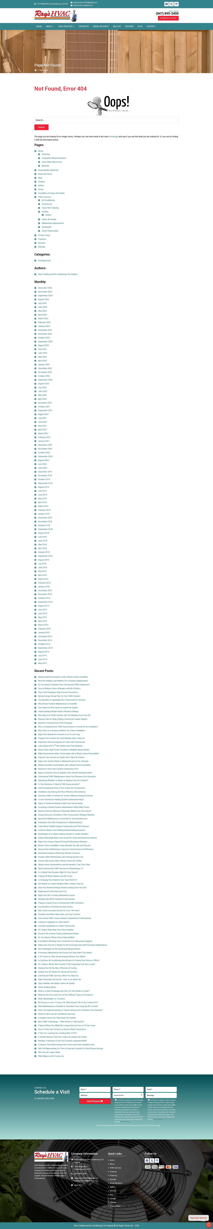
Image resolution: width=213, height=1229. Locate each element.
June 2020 (42, 467)
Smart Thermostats (50, 230)
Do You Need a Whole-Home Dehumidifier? (56, 937)
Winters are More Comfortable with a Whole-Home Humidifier (64, 765)
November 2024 (45, 291)
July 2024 (42, 303)
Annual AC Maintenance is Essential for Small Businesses (62, 818)
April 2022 (42, 399)
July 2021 (42, 418)
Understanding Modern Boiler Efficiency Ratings (58, 711)
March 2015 (43, 625)
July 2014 (42, 655)
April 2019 (42, 502)
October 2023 (44, 337)
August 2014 (43, 651)
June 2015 (42, 613)
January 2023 (44, 364)
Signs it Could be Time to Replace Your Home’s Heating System (65, 772)
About (40, 151)
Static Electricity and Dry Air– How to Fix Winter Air (59, 979)
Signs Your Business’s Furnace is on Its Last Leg (59, 734)
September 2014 (45, 647)
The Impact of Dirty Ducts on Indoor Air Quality (58, 707)
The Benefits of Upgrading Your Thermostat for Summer (62, 700)
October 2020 (44, 452)
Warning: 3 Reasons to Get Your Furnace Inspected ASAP (62, 1040)
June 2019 (42, 494)
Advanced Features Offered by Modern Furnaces (59, 853)
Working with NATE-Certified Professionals (56, 899)
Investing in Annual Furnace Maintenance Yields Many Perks (63, 807)
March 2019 (43, 506)
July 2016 (42, 563)
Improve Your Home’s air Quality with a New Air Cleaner (61, 757)
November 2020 (45, 448)
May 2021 (42, 425)
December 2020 (45, 445)
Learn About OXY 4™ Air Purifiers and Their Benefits (60, 745)
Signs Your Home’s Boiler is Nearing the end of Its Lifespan (63, 761)
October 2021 (44, 406)
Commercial (47, 204)
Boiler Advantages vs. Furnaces (51, 998)
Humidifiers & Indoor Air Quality (51, 193)
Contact (41, 181)
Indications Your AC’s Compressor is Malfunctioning (60, 822)
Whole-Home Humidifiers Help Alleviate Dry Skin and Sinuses (64, 845)
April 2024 (42, 314)
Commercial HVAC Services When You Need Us (58, 975)
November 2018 (45, 521)
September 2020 (45, 456)
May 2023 (42, 356)
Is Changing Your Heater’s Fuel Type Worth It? (57, 880)
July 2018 (42, 536)
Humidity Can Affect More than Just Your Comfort (59, 914)
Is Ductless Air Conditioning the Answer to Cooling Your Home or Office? (69, 960)
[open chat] (209, 1225)
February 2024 (44, 322)
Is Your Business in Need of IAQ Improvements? (59, 784)
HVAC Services (44, 197)
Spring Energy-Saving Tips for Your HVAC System (59, 696)
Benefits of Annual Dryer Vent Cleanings (55, 722)
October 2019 (44, 479)
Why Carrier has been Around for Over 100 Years (59, 910)
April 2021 (42, 429)
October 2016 (44, 552)
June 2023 (42, 353)
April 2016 (42, 575)
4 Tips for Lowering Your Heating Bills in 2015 (57, 1033)
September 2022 (45, 379)
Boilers (48, 214)
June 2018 (42, 540)
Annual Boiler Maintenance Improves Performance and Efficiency (65, 849)
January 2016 (44, 586)
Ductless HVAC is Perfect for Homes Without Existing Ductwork (65, 795)
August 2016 (43, 559)
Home (40, 189)
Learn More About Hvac (52, 161)
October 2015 (44, 598)
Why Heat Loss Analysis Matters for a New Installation (61, 730)
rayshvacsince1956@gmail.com (85, 2)
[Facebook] (166, 4)
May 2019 (42, 498)
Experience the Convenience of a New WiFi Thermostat (61, 742)
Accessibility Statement (48, 170)
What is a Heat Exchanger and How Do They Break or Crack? (63, 991)
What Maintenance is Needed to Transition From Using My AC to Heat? (68, 1006)
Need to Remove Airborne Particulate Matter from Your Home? (64, 811)
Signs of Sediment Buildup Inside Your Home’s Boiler (60, 803)
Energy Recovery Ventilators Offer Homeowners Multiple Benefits (66, 814)
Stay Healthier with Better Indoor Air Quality (56, 983)
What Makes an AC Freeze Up (51, 1056)
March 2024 (43, 318)
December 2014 (45, 636)
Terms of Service (150, 1125)
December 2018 (45, 517)
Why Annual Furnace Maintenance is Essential (57, 703)
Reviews (41, 243)
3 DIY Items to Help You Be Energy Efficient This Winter (61, 956)
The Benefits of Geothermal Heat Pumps (55, 906)
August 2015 (43, 605)
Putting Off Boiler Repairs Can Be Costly (55, 876)
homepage (113, 136)
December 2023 (45, 330)
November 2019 (45, 475)
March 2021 (43, 433)
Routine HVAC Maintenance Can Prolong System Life (60, 857)
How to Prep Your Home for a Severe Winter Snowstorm (62, 1029)
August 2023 (43, 345)
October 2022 (44, 376)
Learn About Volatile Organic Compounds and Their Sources (63, 826)
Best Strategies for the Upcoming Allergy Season (59, 948)
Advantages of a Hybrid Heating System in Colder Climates (63, 834)
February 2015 (44, 628)
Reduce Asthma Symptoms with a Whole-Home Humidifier (63, 677)
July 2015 (42, 609)
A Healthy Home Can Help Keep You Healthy (57, 1017)
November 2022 (45, 372)
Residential (46, 227)
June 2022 (42, 391)
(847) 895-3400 (167, 13)
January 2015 (44, 632)
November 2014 (45, 640)
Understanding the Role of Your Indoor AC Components (61, 788)
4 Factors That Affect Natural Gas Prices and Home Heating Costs (66, 1044)
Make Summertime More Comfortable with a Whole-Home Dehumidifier (68, 753)
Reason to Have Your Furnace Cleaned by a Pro (58, 768)
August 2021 (43, 414)
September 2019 (45, 483)
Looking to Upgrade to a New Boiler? (53, 922)
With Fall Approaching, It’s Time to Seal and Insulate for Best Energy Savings (70, 1048)
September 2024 (45, 295)
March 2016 (43, 579)
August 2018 (43, 533)
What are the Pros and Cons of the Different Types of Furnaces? (65, 994)
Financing (46, 154)
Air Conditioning (48, 200)
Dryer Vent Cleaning (50, 207)
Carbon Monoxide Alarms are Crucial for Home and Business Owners (67, 837)
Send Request (94, 1101)
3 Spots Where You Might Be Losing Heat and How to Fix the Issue (66, 1025)
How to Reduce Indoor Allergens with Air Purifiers (59, 688)
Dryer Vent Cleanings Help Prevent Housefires (58, 692)
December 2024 (45, 287)
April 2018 (42, 548)
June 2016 (42, 567)
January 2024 (44, 326)
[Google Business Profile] (176, 4)
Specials (45, 165)
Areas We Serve (45, 174)
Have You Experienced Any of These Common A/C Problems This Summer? (70, 1010)
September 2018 (45, 529)
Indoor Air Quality (49, 219)
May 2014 (42, 663)
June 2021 (42, 422)
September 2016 (45, 556)
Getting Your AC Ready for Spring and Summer (57, 971)
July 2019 (42, 490)
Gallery (41, 185)
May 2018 (42, 544)
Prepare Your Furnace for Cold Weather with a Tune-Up (61, 738)
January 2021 (44, 441)
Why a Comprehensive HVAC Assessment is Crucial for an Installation (68, 726)
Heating (45, 211)
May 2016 (42, 571)
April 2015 (42, 621)
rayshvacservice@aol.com (83, 5)
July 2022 (42, 387)
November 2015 (45, 594)
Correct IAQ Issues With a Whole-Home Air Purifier (59, 860)
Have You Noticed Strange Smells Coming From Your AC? (62, 887)
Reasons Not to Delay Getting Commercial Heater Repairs (62, 719)
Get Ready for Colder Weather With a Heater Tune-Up (60, 883)
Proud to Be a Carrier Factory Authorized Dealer (58, 933)
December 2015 (45, 590)
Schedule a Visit (168, 18)
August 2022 (43, 383)
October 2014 (44, 644)
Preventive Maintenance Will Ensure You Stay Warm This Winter (65, 952)
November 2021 (45, 402)
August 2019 (43, 487)
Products (42, 239)
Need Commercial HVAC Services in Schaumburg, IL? (60, 868)
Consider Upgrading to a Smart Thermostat (56, 925)
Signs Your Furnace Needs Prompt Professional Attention (62, 841)
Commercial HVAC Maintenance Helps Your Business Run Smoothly (67, 776)
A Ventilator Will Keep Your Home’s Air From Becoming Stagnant (65, 941)
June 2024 (42, 307)
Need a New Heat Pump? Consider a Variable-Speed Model (63, 749)
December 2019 (45, 471)
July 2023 (42, 349)
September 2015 (45, 602)
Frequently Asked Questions (54, 158)
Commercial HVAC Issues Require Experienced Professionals (64, 918)
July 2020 (42, 464)
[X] (171, 4)
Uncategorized (44, 260)
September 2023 (45, 341)
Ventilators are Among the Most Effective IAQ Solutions (62, 791)
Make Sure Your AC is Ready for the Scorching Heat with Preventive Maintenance (72, 945)
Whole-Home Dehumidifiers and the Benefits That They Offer (64, 864)
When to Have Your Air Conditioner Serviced (56, 1014)
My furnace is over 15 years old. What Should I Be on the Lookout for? (68, 1002)
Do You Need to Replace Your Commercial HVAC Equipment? (64, 684)
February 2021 (44, 437)
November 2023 (45, 333)
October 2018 (44, 525)
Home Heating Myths (47, 987)
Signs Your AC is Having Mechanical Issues (56, 895)
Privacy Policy (44, 235)
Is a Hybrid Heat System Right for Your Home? (58, 872)
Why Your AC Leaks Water (49, 1052)
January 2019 (44, 513)
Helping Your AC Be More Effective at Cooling (57, 968)
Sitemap (41, 246)
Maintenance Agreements (53, 223)
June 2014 (42, 659)
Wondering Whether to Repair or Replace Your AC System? (63, 780)
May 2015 (42, 617)
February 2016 (44, 582)
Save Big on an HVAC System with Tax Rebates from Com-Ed (64, 715)
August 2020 (43, 460)
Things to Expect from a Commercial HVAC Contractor (61, 902)
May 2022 (42, 395)
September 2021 (45, 410)
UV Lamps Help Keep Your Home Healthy (55, 929)
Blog (40, 177)
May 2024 (42, 310)
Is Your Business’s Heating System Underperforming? (61, 799)
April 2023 (42, 360)
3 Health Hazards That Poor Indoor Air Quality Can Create (62, 1037)
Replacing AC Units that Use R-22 (52, 891)
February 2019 (44, 510)
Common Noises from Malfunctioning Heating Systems (61, 830)
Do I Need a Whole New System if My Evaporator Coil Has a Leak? (66, 964)
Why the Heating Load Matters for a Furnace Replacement (63, 680)
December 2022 (45, 368)
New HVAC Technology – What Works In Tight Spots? (61, 1021)
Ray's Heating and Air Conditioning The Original (57, 274)
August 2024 (43, 299)
